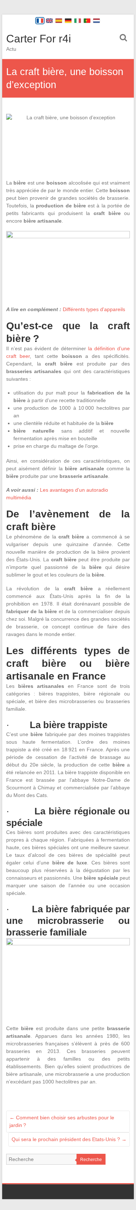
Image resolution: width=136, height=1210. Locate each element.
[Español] (58, 20)
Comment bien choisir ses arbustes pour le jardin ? (61, 1121)
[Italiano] (77, 20)
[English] (49, 20)
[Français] (40, 20)
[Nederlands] (96, 20)
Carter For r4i (38, 39)
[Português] (87, 20)
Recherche (91, 1159)
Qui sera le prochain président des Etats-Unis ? (69, 1139)
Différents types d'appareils (94, 309)
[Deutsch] (68, 20)
